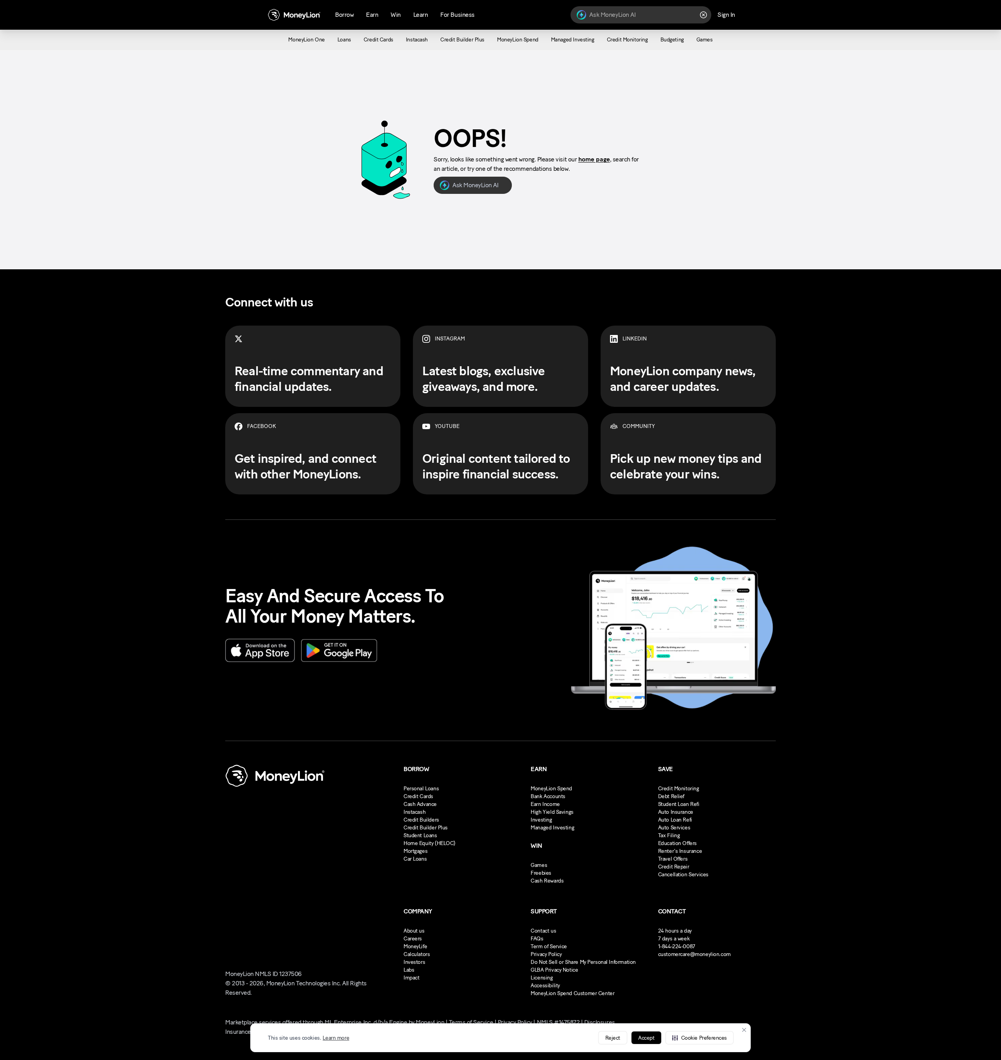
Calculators (417, 954)
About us (414, 931)
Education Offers (677, 843)
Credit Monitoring (678, 788)
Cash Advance (420, 804)
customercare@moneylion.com (694, 954)
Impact (411, 977)
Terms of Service (471, 1022)
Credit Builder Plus (426, 827)
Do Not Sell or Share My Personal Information (583, 962)
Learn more (336, 1038)
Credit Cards (418, 796)
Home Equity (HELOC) (430, 843)
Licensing (542, 977)
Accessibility (545, 985)
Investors (414, 962)
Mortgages (415, 851)
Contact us (543, 931)
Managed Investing (552, 827)
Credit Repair (673, 866)
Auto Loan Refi (675, 819)
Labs (409, 970)
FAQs (537, 938)
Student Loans (420, 835)
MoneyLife (415, 946)
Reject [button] (612, 1038)
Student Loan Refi (679, 804)
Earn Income (545, 804)
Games (539, 865)
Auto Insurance (675, 812)
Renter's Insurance (680, 851)
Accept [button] (646, 1038)
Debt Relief (671, 796)
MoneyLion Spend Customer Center (572, 993)
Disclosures (599, 1022)
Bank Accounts (548, 796)
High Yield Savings (552, 812)
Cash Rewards (547, 880)
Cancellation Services (683, 874)
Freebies (541, 873)
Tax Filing (669, 835)
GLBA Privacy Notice (554, 970)
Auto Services (674, 827)
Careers (413, 938)
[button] (699, 1037)
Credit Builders (421, 819)
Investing (541, 819)
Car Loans (415, 859)
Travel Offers (673, 859)
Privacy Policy (546, 954)
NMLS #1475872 (558, 1022)
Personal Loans (421, 788)
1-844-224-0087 (676, 946)
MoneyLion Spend (551, 788)
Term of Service (549, 946)
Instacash (414, 812)
